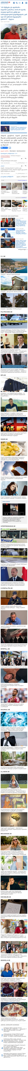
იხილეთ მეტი (22, 249)
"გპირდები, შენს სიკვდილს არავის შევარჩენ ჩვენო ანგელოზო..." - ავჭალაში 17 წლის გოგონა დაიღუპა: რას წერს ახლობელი (15, 1029)
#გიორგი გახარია (21, 151)
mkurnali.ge (5, 709)
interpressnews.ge (8, 526)
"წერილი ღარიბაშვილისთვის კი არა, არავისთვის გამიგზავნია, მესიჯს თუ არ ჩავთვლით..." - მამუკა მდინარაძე (21, 222)
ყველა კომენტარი (22, 176)
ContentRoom (24, 197)
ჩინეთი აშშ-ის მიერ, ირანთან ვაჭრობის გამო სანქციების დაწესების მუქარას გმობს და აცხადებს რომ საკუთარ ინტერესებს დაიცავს (21, 244)
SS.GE (2, 180)
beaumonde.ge (6, 833)
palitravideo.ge (6, 312)
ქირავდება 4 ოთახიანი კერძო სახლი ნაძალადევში (5, 192)
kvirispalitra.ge (7, 588)
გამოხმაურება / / (22, 162)
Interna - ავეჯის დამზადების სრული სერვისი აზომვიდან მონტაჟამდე (6, 209)
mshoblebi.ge (6, 897)
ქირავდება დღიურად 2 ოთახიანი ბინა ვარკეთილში (15, 192)
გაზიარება (5, 147)
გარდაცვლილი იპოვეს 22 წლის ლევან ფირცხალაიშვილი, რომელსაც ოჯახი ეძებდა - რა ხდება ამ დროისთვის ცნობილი (15, 1035)
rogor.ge (4, 439)
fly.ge (3, 256)
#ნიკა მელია (13, 151)
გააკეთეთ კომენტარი (7, 176)
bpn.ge (3, 375)
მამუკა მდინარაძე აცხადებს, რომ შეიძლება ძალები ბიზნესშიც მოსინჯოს (21, 232)
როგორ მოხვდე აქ (22, 180)
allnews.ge (5, 771)
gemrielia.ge (5, 960)
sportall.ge (5, 649)
